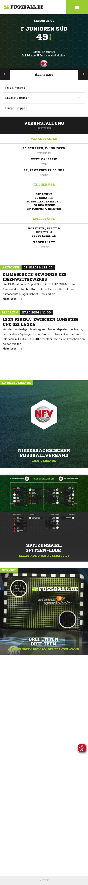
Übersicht (44, 74)
